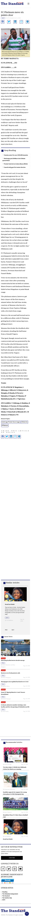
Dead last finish (7, 839)
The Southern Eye (7, 898)
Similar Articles (12, 582)
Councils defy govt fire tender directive (15, 167)
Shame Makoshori (6, 665)
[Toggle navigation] (28, 3)
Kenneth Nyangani (6, 699)
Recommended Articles (14, 742)
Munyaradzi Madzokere (9, 789)
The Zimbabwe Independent (10, 894)
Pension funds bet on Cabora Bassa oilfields (16, 164)
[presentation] (6, 630)
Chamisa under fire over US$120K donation (16, 155)
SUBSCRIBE (12, 858)
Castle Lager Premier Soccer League (11, 422)
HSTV (3, 900)
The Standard (6, 896)
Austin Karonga (7, 764)
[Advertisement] (15, 512)
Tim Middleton (9, 620)
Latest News (8, 636)
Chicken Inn (25, 422)
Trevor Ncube (5, 711)
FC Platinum (5, 425)
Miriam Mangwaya (6, 677)
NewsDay (4, 892)
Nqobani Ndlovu (6, 686)
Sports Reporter (8, 812)
